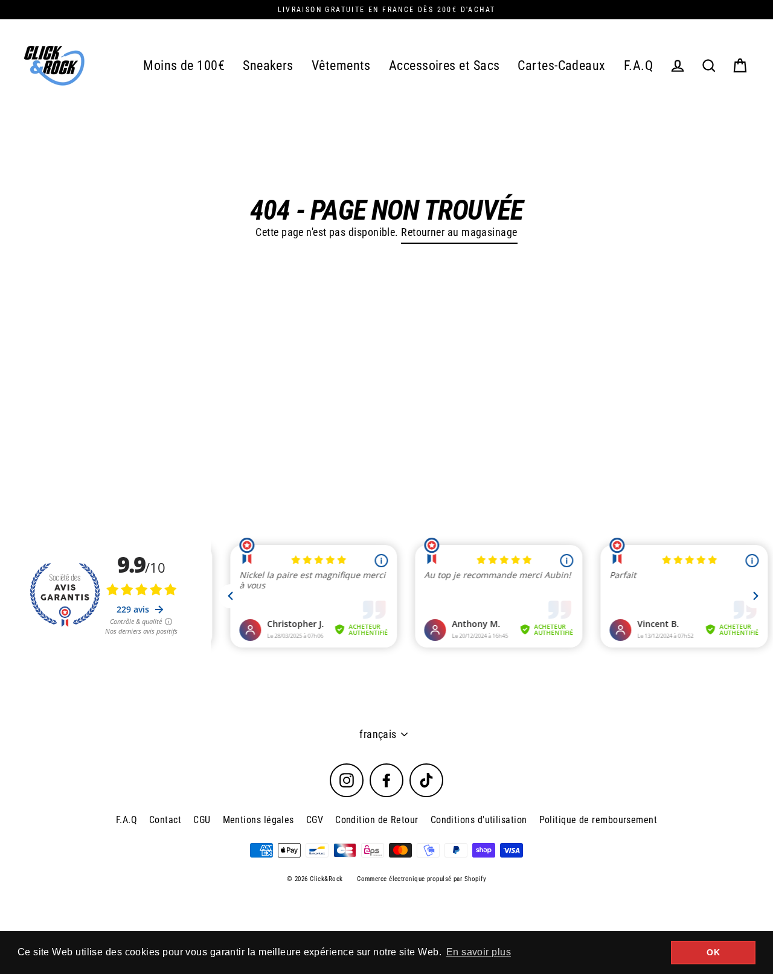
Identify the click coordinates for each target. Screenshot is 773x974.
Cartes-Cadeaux (561, 65)
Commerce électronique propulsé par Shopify (421, 879)
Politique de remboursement (598, 820)
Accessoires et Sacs (444, 65)
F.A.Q (638, 65)
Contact (165, 820)
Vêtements (341, 65)
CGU (201, 820)
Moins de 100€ (184, 65)
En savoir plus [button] (478, 952)
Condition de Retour (377, 820)
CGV (314, 820)
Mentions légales (258, 820)
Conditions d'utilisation (479, 820)
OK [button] (713, 952)
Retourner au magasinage (459, 232)
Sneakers (268, 65)
